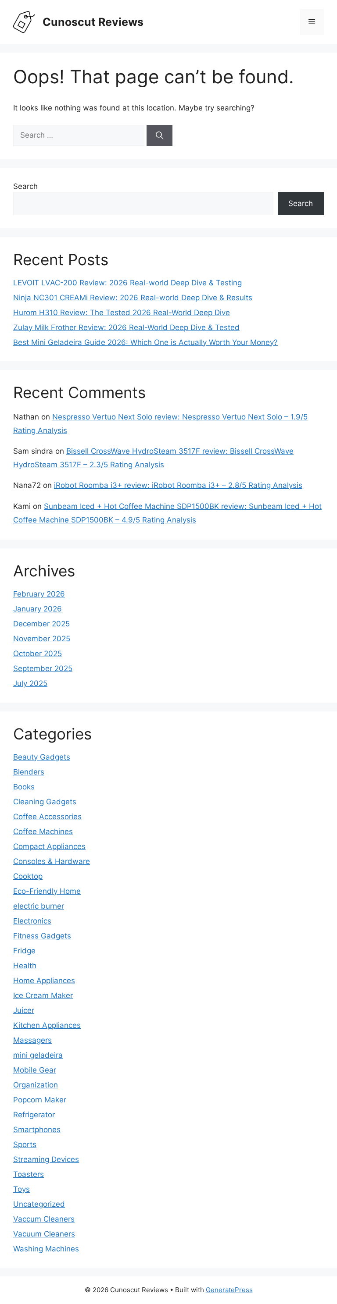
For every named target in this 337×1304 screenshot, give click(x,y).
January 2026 (37, 608)
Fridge (24, 950)
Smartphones (37, 1129)
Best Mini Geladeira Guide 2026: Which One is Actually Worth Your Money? (145, 342)
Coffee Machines (43, 831)
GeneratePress (229, 1290)
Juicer (23, 1010)
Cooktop (28, 876)
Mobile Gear (34, 1070)
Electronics (32, 921)
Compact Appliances (49, 846)
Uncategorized (39, 1204)
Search (25, 186)
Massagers (32, 1040)
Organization (35, 1084)
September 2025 (42, 668)
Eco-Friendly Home (47, 891)
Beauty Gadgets (41, 757)
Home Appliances (44, 980)
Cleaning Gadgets (44, 801)
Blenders (28, 771)
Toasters (28, 1174)
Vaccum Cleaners (44, 1219)
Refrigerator (34, 1114)
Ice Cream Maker (43, 995)
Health (24, 965)
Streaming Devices (46, 1159)
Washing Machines (46, 1248)
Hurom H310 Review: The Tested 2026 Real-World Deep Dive (121, 312)
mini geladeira (38, 1055)
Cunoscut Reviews (93, 21)
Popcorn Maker (39, 1099)
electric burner (38, 906)
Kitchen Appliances (47, 1025)
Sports (24, 1144)
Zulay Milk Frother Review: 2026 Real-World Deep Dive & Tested (126, 327)
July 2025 (30, 683)
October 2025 (37, 653)
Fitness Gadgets (42, 935)
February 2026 (39, 594)
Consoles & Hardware (51, 861)
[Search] (159, 135)
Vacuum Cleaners (44, 1233)
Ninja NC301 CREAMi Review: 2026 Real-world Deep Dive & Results (132, 297)
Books (24, 786)
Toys (21, 1189)
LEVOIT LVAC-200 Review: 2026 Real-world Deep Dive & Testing (127, 282)
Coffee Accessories (47, 816)
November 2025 (41, 638)
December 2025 (41, 623)
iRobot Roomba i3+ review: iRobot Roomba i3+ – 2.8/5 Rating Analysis (178, 485)
